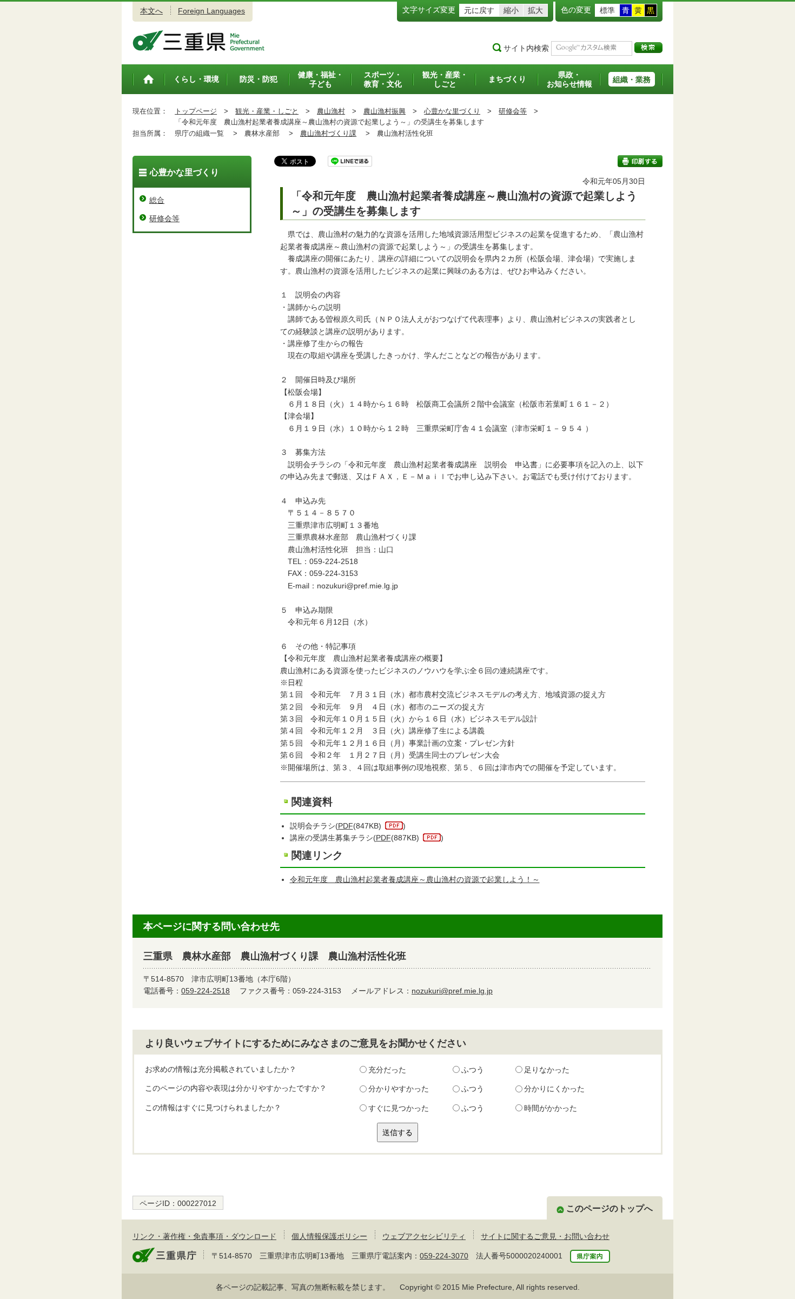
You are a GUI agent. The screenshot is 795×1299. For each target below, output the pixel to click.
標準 (607, 10)
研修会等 (513, 111)
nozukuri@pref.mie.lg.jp (452, 990)
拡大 (535, 10)
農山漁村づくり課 (328, 133)
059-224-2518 (205, 990)
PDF (345, 825)
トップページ (196, 111)
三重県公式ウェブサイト (198, 40)
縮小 (511, 10)
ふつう (472, 1069)
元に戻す (479, 10)
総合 (156, 200)
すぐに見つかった (398, 1108)
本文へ (151, 10)
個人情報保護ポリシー (329, 1236)
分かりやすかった (398, 1088)
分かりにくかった (554, 1088)
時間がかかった (550, 1108)
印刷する (640, 161)
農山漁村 (331, 111)
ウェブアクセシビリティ (424, 1236)
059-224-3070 (444, 1255)
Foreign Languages (211, 10)
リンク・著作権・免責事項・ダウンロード (204, 1236)
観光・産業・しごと (267, 111)
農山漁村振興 (384, 111)
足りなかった (546, 1069)
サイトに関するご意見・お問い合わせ (545, 1236)
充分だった (387, 1069)
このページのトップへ (609, 1208)
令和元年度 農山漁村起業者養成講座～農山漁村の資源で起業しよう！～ (415, 879)
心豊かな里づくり (452, 111)
